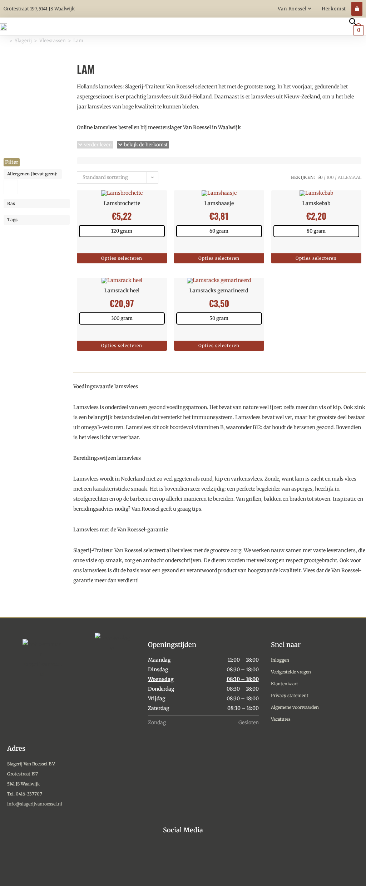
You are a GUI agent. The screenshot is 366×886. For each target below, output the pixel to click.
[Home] (5, 41)
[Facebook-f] (183, 858)
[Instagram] (167, 858)
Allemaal (349, 177)
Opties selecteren (121, 258)
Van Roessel (293, 9)
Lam (78, 41)
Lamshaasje (219, 203)
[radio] (122, 231)
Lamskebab (316, 203)
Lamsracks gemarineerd (218, 290)
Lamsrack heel (121, 290)
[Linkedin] (199, 858)
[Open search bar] (352, 21)
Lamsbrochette (122, 203)
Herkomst (334, 9)
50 (320, 177)
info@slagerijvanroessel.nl (34, 804)
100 (330, 177)
